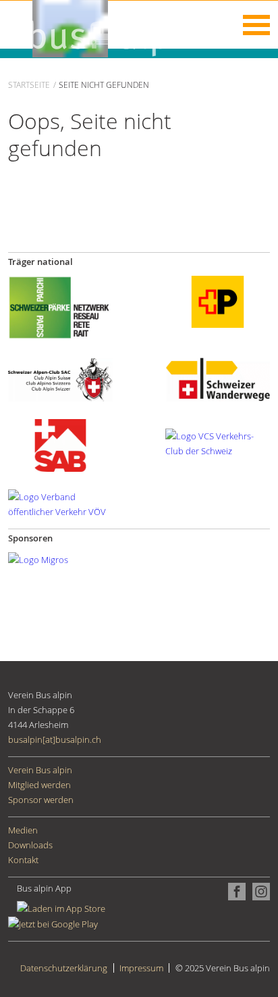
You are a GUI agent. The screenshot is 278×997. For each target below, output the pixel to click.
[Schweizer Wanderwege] (217, 378)
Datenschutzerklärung (63, 968)
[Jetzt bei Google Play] (53, 923)
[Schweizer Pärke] (60, 306)
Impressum (141, 968)
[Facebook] (234, 890)
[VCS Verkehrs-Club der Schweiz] (217, 442)
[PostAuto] (217, 301)
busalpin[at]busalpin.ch (54, 739)
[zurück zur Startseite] (102, 27)
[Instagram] (258, 890)
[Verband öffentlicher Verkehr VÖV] (60, 503)
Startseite (29, 84)
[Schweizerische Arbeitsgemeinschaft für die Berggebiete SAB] (60, 445)
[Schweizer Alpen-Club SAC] (60, 378)
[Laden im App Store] (72, 908)
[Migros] (38, 559)
